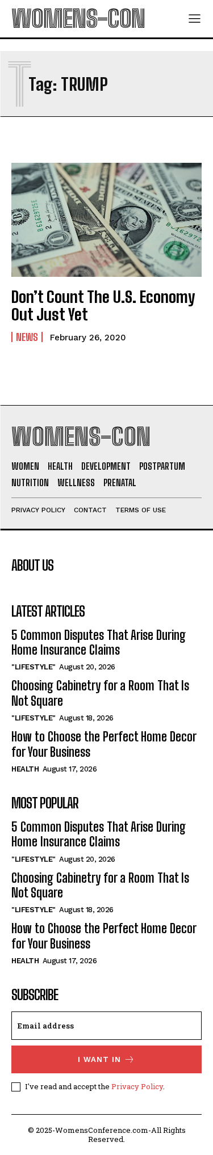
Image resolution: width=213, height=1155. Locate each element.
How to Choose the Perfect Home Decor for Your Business (103, 744)
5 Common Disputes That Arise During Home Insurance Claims (98, 642)
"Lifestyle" (33, 667)
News (27, 337)
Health (25, 769)
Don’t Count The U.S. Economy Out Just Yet (102, 305)
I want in (99, 1059)
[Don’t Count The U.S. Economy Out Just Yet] (106, 220)
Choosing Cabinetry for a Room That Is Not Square (100, 693)
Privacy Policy (137, 1086)
